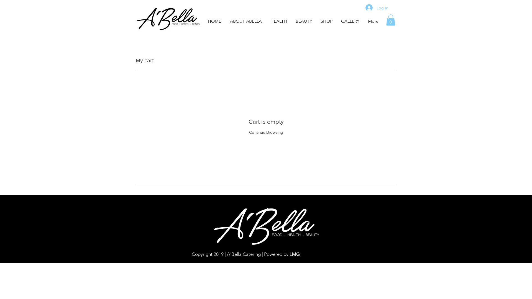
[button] (350, 21)
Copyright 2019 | (209, 254)
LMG (295, 254)
